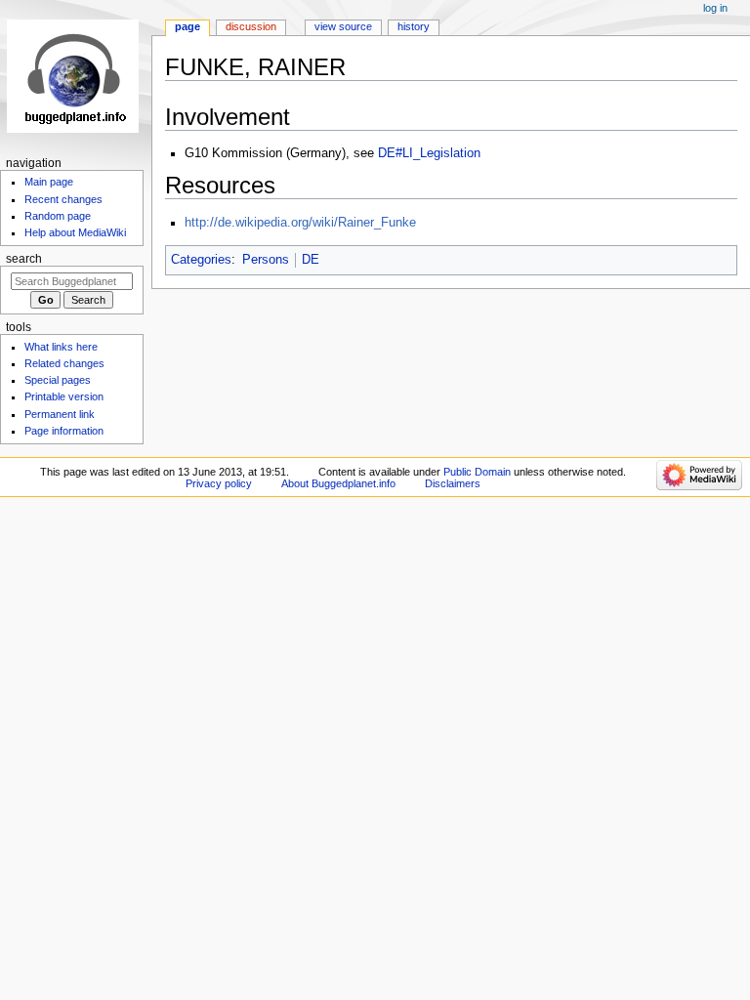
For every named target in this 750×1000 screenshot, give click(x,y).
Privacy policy (219, 483)
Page (187, 26)
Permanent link (59, 414)
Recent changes (63, 199)
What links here (61, 347)
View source (343, 26)
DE (310, 260)
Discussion (251, 26)
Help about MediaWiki (75, 232)
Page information (64, 431)
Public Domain (477, 472)
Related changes (64, 363)
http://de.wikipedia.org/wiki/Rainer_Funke (300, 222)
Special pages (57, 380)
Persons (265, 260)
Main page (48, 182)
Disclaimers (452, 483)
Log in (715, 8)
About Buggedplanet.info (338, 483)
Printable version (64, 396)
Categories (201, 260)
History (413, 26)
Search (24, 259)
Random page (57, 216)
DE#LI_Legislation (429, 153)
